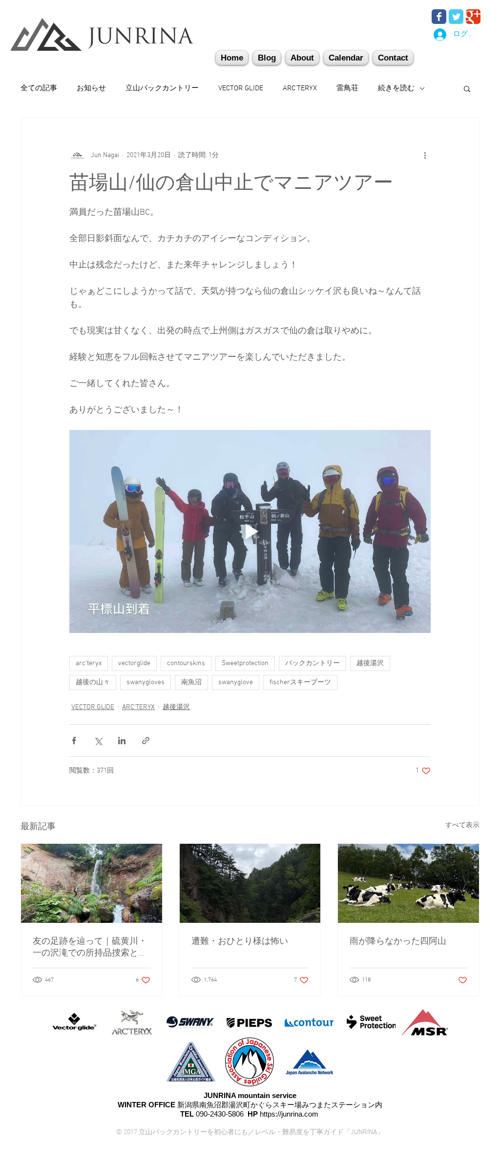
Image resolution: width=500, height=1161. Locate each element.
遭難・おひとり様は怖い (239, 942)
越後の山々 (93, 682)
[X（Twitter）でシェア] (98, 740)
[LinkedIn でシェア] (121, 740)
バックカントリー (312, 663)
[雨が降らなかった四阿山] (408, 883)
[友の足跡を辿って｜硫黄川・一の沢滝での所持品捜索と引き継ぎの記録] (91, 883)
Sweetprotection (245, 663)
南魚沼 (191, 682)
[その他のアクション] (425, 155)
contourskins (186, 663)
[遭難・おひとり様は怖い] (250, 883)
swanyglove (235, 682)
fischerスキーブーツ (300, 682)
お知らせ (91, 88)
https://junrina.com (289, 1114)
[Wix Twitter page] (456, 16)
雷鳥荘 (347, 88)
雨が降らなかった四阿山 (398, 942)
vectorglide (134, 663)
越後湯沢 (370, 663)
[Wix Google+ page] (473, 16)
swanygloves (145, 682)
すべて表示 (462, 825)
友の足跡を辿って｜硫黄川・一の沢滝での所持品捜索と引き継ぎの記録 (90, 947)
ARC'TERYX (300, 88)
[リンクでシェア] (145, 740)
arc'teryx (89, 663)
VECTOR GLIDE (240, 88)
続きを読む (396, 88)
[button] (393, 58)
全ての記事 (39, 88)
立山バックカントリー (162, 88)
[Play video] (250, 531)
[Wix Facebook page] (439, 16)
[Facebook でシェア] (74, 740)
